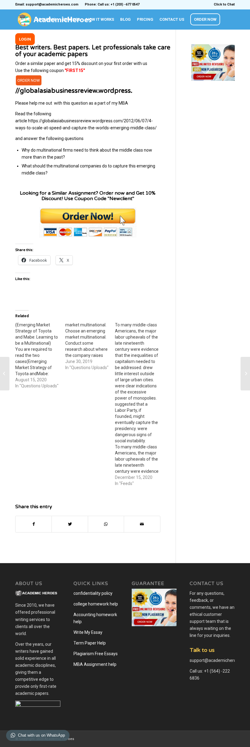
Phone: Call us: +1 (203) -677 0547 (112, 4)
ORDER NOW (28, 80)
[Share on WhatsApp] (106, 524)
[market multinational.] (90, 346)
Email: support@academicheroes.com (46, 4)
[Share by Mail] (142, 524)
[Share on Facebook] (34, 524)
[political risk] (4, 373)
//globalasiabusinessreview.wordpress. (73, 91)
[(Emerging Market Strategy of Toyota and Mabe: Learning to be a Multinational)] (40, 355)
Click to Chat (224, 4)
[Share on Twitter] (70, 524)
